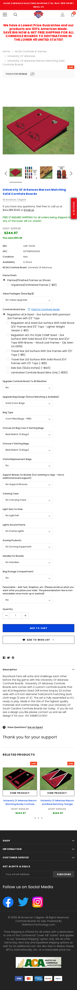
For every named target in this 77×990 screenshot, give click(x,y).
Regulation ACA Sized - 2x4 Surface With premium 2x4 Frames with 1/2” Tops (38, 316)
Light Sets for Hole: (13, 509)
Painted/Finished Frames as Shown (29, 280)
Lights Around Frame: (14, 524)
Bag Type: (8, 412)
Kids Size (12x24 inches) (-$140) (30, 368)
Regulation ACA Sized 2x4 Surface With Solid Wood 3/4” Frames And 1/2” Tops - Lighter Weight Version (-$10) (42, 326)
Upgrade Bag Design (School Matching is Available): (31, 396)
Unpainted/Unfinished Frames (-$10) (34, 285)
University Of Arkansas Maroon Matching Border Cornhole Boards (20, 804)
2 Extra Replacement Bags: (17, 459)
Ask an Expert (35, 727)
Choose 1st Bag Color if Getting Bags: (23, 428)
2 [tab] (38, 818)
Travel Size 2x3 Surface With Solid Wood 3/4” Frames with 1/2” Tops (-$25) (39, 361)
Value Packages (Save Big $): (18, 293)
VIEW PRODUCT (20, 793)
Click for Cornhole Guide (45, 309)
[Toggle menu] (5, 14)
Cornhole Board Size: (31, 309)
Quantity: (8, 609)
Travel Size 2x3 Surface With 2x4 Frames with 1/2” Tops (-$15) (41, 353)
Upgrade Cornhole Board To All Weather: (25, 381)
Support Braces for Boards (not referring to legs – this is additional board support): (33, 476)
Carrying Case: (11, 493)
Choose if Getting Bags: (16, 443)
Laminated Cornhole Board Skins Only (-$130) (39, 372)
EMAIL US (38, 6)
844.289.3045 (11, 210)
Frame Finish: (10, 275)
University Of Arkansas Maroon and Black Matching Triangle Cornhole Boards (57, 804)
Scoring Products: (12, 540)
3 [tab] (41, 818)
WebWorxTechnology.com (38, 924)
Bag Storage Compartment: (18, 571)
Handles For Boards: (13, 555)
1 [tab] (35, 818)
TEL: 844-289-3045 (60, 3)
